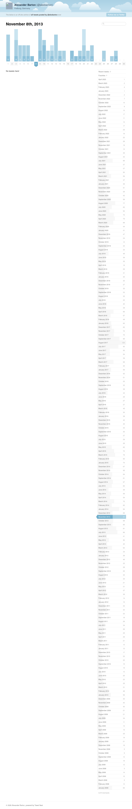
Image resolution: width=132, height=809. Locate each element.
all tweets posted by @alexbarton (44, 14)
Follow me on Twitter (116, 14)
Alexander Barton (18, 805)
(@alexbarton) (33, 5)
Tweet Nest (39, 805)
